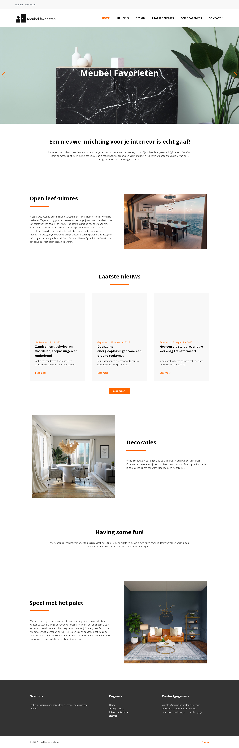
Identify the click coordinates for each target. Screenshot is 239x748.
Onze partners (191, 18)
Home (106, 18)
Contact (215, 18)
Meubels (123, 18)
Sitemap (113, 715)
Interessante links (118, 712)
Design (140, 18)
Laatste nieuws (163, 18)
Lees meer (40, 372)
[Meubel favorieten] (35, 18)
